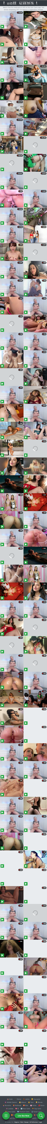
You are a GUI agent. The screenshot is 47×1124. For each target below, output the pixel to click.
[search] (41, 1116)
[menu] (6, 1116)
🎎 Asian (10, 1099)
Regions (17, 1122)
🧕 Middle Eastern (11, 1102)
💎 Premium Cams (23, 1112)
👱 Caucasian (35, 1099)
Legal (40, 1122)
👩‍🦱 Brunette (7, 1105)
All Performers (34, 1122)
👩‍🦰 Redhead (17, 1105)
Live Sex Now (23, 1116)
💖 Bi (17, 1108)
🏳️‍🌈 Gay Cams (36, 1108)
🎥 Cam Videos (12, 1118)
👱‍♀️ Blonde (39, 1102)
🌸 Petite (33, 1105)
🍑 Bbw (25, 1105)
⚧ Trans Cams (10, 1112)
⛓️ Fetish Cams (36, 1112)
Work (21, 1122)
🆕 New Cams (25, 1108)
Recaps (26, 1122)
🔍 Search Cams (34, 1118)
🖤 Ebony (18, 1099)
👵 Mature (22, 1102)
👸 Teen (31, 1102)
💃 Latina (26, 1099)
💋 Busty (41, 1105)
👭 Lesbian (9, 1108)
